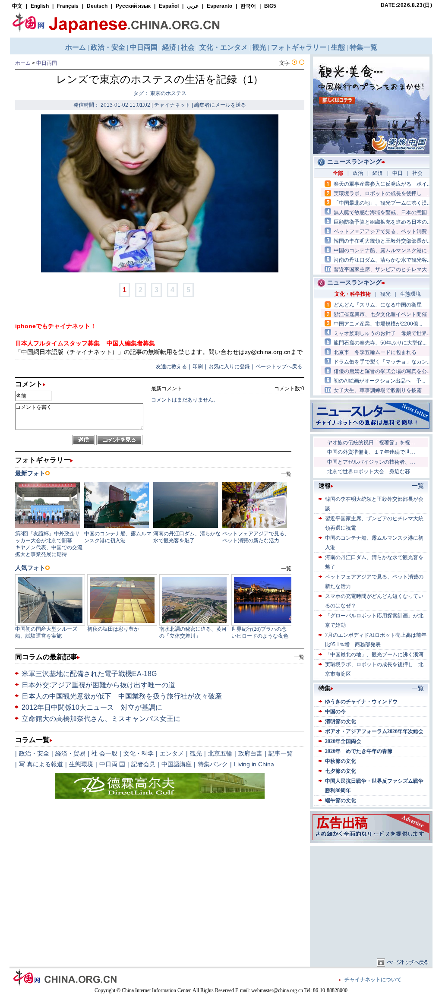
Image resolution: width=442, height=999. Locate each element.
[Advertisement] (371, 902)
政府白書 (250, 753)
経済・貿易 (70, 753)
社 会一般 (104, 753)
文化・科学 (138, 753)
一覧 (299, 657)
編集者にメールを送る (220, 105)
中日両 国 (112, 764)
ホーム (23, 63)
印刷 (198, 367)
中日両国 (46, 63)
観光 (196, 753)
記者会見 (143, 764)
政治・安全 (34, 753)
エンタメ (172, 753)
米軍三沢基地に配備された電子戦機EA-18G (89, 673)
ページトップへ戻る (279, 367)
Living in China (254, 764)
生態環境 (81, 764)
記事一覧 (280, 753)
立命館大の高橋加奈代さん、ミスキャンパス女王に (101, 718)
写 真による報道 (41, 764)
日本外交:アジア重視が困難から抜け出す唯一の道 (98, 685)
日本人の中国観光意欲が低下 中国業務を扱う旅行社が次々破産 (122, 696)
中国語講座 (176, 764)
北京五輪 (220, 753)
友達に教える (171, 367)
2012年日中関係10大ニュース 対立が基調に (92, 707)
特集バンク (213, 764)
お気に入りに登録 (229, 367)
